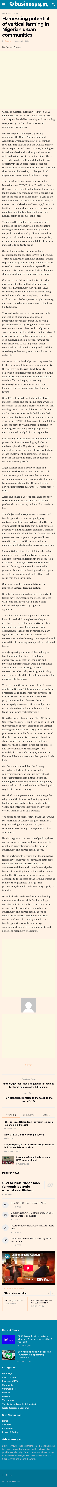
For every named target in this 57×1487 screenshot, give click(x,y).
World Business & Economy (15, 1408)
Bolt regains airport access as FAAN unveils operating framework (34, 1354)
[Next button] (52, 1293)
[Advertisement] (28, 80)
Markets (6, 1396)
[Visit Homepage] (28, 4)
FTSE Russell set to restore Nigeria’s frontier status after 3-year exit (35, 1339)
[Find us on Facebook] (3, 1475)
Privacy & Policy (10, 1432)
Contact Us (7, 1428)
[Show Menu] (3, 4)
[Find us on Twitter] (7, 1475)
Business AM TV (10, 1381)
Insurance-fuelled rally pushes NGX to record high (33, 1159)
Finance (6, 1392)
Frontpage (7, 1373)
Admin (8, 41)
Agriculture (13, 13)
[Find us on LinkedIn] (11, 1475)
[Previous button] (48, 1293)
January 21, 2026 (22, 41)
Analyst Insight (9, 1377)
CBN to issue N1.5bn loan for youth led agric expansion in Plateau (21, 1186)
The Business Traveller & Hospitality (20, 1404)
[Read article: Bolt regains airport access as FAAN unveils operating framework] (8, 1355)
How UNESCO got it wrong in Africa (24, 1134)
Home (4, 13)
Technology (8, 1400)
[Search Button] (53, 4)
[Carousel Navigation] (50, 1293)
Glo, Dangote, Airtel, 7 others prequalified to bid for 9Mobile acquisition (29, 1146)
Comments (7, 1385)
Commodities (9, 1389)
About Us (6, 1425)
